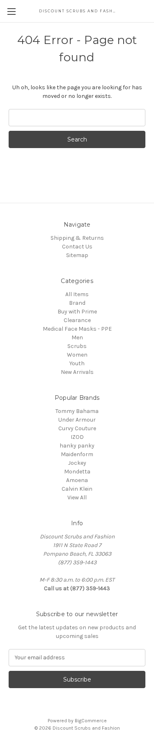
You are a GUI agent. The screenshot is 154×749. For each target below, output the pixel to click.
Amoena (77, 480)
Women (77, 354)
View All (77, 497)
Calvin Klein (77, 488)
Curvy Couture (77, 428)
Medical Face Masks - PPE (77, 328)
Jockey (77, 462)
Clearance (77, 320)
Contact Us (77, 246)
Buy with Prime (77, 311)
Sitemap (77, 255)
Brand (77, 302)
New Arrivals (77, 372)
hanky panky (77, 445)
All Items (77, 294)
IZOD (77, 437)
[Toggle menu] (11, 11)
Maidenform (77, 454)
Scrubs (77, 346)
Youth (77, 363)
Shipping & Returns (77, 237)
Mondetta (77, 471)
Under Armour (77, 419)
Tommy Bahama (77, 411)
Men (77, 337)
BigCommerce (91, 720)
